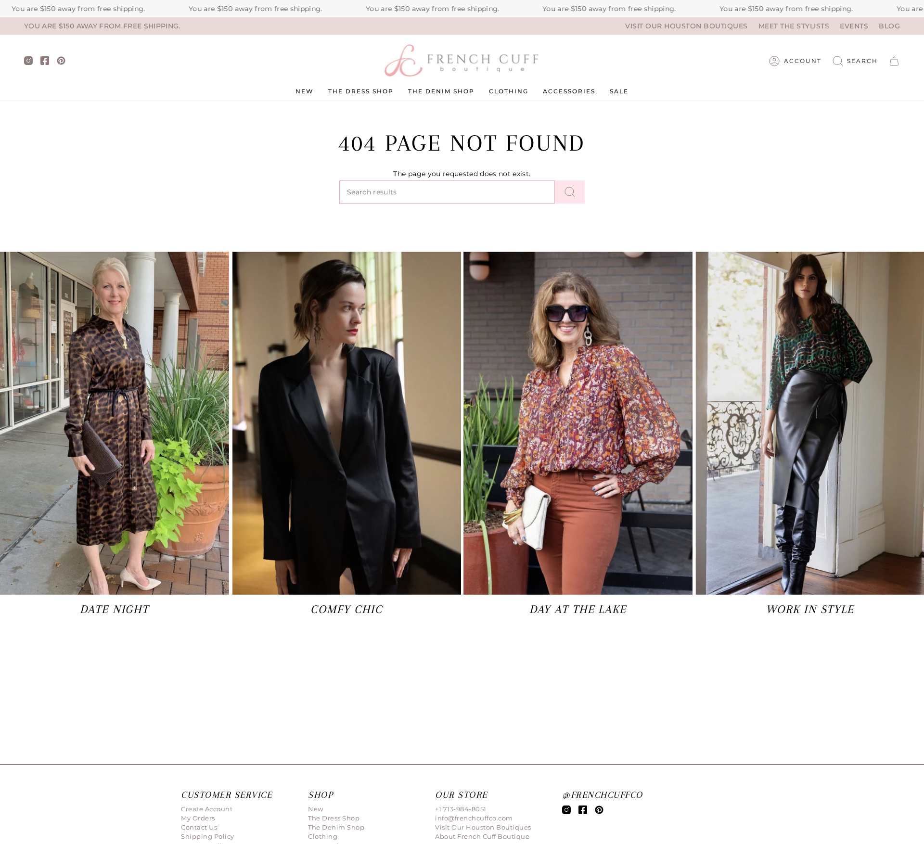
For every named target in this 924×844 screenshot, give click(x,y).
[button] (855, 61)
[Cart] (894, 61)
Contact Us (199, 827)
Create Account (206, 809)
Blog (889, 26)
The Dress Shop (333, 818)
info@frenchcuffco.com (474, 818)
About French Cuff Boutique (482, 836)
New (315, 809)
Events (854, 26)
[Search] (570, 192)
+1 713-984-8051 (461, 809)
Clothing (322, 836)
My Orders (198, 818)
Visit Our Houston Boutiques (686, 26)
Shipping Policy (207, 836)
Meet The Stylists (794, 26)
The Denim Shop (336, 827)
